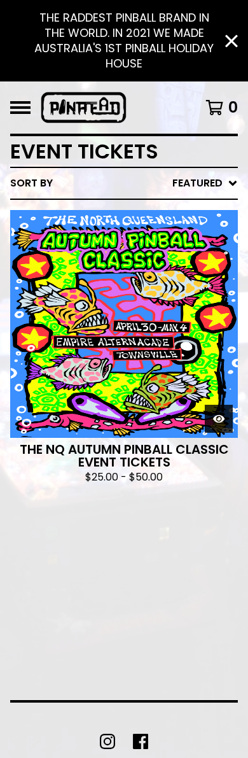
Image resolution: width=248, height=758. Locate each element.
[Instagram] (107, 741)
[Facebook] (140, 741)
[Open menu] (20, 107)
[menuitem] (124, 183)
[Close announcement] (231, 41)
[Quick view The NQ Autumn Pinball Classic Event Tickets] (219, 419)
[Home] (84, 107)
